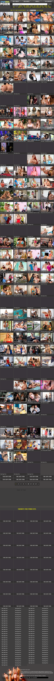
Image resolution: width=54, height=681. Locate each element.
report (12, 56)
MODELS (37, 1)
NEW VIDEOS (26, 1)
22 (33, 484)
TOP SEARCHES (48, 1)
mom (24, 5)
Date (37, 10)
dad (48, 5)
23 (35, 484)
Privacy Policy (26, 677)
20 (28, 484)
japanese (20, 5)
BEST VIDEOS (16, 1)
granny (45, 5)
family (37, 5)
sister (46, 7)
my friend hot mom (27, 7)
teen (34, 5)
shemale (27, 5)
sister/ (43, 7)
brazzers (41, 5)
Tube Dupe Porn (7, 476)
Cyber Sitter (44, 675)
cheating (19, 7)
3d (16, 7)
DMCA (29, 677)
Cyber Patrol (36, 675)
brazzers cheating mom (36, 7)
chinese (31, 5)
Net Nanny (40, 675)
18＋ (22, 7)
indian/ (50, 7)
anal (14, 7)
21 (30, 484)
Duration (41, 10)
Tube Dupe (4, 20)
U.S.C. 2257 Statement (34, 677)
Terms (22, 677)
